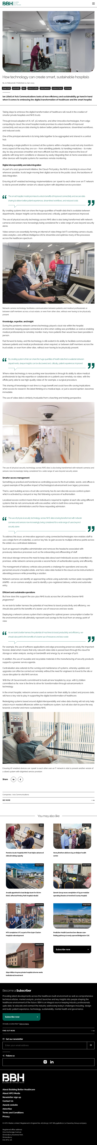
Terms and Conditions (13, 1112)
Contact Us (8, 1101)
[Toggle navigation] (93, 3)
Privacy (6, 1116)
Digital (24, 88)
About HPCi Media (11, 1093)
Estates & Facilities (33, 88)
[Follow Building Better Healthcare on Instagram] (45, 1062)
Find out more (9, 1031)
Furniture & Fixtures (57, 88)
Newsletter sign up (12, 1097)
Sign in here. (24, 1024)
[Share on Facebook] (20, 779)
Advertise (7, 1109)
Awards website (10, 1105)
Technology (68, 88)
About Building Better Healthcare (19, 1089)
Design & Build (6, 88)
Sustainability (16, 88)
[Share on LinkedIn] (13, 779)
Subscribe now (63, 949)
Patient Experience (45, 88)
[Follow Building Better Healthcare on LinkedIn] (52, 1062)
